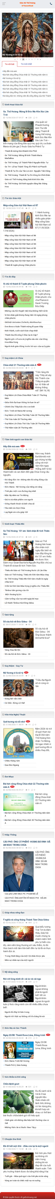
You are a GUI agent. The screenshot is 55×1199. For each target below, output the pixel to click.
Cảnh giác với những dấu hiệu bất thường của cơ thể (27, 1121)
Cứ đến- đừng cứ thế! (15, 703)
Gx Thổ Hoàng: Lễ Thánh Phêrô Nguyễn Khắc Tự (26, 162)
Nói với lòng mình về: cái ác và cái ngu (22, 979)
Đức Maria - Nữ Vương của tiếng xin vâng (23, 487)
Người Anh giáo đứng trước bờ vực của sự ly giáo (27, 346)
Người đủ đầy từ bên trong (17, 1012)
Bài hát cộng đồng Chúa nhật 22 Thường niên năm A (25, 75)
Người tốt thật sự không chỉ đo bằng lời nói (25, 1016)
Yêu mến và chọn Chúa (15, 508)
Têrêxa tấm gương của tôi (17, 590)
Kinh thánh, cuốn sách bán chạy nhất (21, 331)
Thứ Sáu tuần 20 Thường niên (18, 419)
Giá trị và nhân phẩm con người (19, 499)
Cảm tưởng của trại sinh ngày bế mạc (22, 599)
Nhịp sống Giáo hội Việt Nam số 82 (20, 252)
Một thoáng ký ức (13, 594)
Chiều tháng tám (12, 761)
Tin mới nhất (26, 64)
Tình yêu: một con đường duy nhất (20, 491)
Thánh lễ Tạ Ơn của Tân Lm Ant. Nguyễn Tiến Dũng (27, 171)
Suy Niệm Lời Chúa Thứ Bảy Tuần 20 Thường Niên (27, 415)
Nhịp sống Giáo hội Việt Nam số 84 (20, 244)
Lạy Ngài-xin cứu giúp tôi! (16, 512)
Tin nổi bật (9, 64)
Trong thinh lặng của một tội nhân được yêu (25, 956)
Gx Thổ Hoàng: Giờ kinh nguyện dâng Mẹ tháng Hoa (26, 185)
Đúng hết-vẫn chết (13, 699)
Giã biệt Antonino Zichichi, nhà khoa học (23, 322)
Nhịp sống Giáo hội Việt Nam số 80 (20, 261)
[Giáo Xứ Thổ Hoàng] (27, 4)
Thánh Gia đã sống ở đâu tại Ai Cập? (21, 335)
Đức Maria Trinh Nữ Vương (17, 1061)
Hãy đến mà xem (10, 71)
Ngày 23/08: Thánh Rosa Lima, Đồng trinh (24, 1035)
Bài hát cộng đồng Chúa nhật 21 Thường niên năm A (25, 82)
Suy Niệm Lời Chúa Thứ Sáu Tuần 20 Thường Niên (27, 423)
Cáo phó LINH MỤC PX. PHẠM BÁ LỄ (21, 894)
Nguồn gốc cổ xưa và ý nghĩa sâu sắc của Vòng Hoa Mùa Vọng (26, 340)
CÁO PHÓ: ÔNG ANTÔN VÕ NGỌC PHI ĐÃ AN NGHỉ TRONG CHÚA (25, 899)
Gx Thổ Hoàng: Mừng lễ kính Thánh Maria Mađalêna (23, 157)
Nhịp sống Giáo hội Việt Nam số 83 (20, 248)
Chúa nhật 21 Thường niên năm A (19, 365)
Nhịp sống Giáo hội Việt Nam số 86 (20, 235)
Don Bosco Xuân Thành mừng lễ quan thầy (24, 326)
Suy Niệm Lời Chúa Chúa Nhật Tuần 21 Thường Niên (26, 396)
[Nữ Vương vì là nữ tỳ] (27, 35)
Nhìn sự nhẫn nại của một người (19, 960)
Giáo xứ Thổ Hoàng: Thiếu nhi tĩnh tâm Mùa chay (27, 575)
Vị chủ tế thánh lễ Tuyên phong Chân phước (25, 284)
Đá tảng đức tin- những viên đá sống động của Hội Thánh (27, 96)
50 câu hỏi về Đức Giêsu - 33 (17, 654)
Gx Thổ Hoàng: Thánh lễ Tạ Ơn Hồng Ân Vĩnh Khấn (27, 175)
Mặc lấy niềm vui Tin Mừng (16, 495)
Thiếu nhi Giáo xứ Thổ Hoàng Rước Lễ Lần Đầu (26, 570)
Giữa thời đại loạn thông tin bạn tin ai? (22, 402)
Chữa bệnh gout (11, 1084)
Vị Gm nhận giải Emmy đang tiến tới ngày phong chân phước (26, 316)
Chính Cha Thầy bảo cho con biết (20, 407)
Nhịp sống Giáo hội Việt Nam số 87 (20, 205)
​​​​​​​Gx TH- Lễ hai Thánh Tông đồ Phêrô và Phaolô (26, 167)
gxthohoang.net (30, 1197)
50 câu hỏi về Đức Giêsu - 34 (17, 621)
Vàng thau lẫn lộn (12, 650)
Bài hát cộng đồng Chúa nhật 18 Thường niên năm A (25, 92)
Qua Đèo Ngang (12, 765)
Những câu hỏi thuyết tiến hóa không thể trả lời (26, 311)
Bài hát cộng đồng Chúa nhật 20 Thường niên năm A (25, 85)
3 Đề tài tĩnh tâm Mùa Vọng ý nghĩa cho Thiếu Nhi (27, 586)
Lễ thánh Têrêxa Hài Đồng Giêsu (19, 603)
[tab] (9, 64)
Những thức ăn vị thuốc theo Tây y (20, 1127)
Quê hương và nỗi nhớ (14, 722)
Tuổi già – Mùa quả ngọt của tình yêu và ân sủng (26, 1176)
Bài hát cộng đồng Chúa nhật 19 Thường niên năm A (25, 89)
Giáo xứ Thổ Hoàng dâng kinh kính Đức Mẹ (24, 179)
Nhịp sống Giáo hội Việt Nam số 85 (20, 240)
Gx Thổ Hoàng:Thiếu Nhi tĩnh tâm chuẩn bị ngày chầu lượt (26, 580)
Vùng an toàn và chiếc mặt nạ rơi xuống (22, 1180)
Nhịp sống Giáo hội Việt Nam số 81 (20, 256)
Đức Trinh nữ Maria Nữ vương (18, 411)
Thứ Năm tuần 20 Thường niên (18, 428)
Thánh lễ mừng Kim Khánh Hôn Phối (21, 151)
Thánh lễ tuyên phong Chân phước (20, 265)
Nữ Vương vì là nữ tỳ (12, 54)
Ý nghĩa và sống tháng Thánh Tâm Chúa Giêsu (26, 920)
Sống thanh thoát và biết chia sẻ (19, 504)
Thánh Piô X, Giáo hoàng (16, 1065)
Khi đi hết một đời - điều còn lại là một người (25, 1146)
